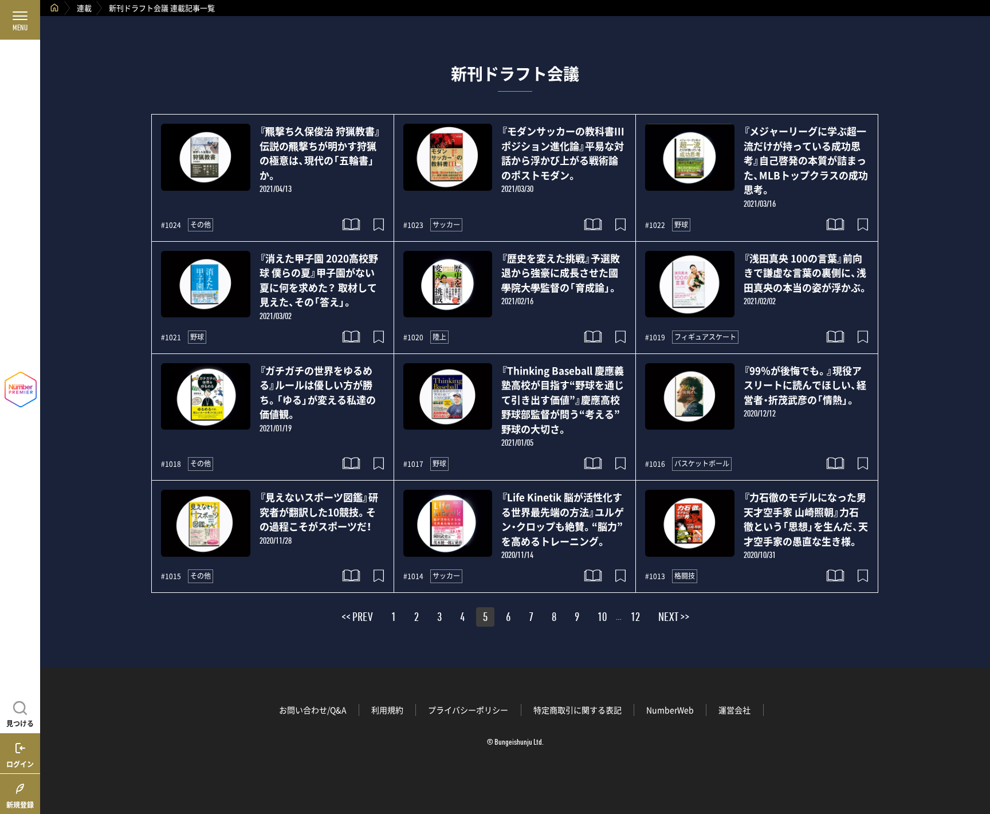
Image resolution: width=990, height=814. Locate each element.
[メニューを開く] (20, 20)
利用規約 (387, 709)
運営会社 (734, 709)
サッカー (446, 224)
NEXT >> (673, 618)
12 (635, 618)
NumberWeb (670, 709)
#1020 (413, 337)
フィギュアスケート (705, 337)
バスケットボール (701, 463)
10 (602, 618)
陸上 (439, 337)
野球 (681, 224)
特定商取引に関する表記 (577, 709)
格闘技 (684, 576)
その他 (200, 224)
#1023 (413, 225)
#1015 (171, 576)
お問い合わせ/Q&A (313, 709)
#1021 (171, 337)
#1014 (413, 576)
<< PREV (357, 618)
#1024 (171, 225)
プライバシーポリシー (468, 709)
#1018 (171, 464)
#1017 (413, 464)
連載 (84, 7)
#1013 (655, 576)
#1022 (655, 225)
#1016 (655, 464)
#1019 (655, 337)
